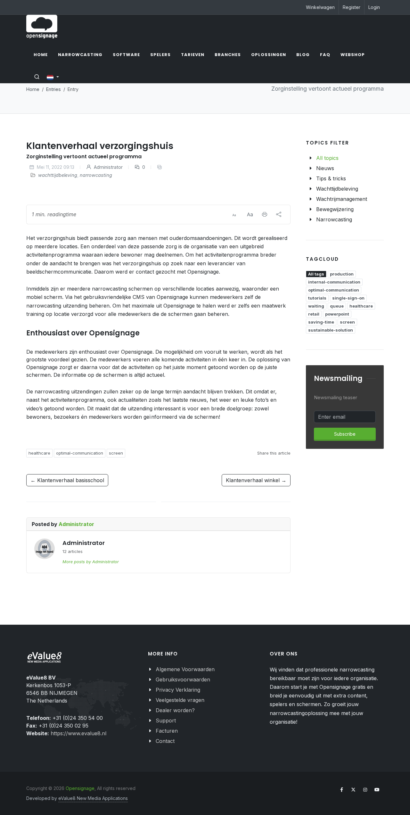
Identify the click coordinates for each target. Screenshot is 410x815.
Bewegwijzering (335, 209)
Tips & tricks (331, 178)
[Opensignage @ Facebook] (341, 790)
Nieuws (325, 168)
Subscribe (345, 434)
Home (32, 89)
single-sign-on (348, 297)
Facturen (167, 731)
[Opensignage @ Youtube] (377, 790)
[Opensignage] (41, 27)
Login (374, 7)
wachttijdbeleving (57, 175)
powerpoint (337, 314)
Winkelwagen (320, 7)
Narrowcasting (334, 219)
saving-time (321, 322)
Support (166, 720)
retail (313, 314)
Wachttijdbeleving (337, 188)
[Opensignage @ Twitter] (353, 790)
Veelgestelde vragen (180, 700)
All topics (327, 158)
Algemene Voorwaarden (185, 669)
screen (116, 453)
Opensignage (80, 788)
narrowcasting (96, 175)
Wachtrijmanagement (341, 199)
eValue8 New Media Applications (93, 798)
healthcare (39, 453)
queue (337, 306)
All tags (316, 273)
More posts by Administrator (90, 561)
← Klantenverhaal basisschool (67, 480)
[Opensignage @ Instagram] (365, 790)
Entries (53, 89)
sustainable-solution (330, 330)
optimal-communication (79, 453)
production (342, 273)
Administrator (108, 167)
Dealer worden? (175, 710)
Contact (165, 741)
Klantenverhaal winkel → (256, 480)
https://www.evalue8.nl (78, 733)
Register (351, 7)
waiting (316, 306)
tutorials (317, 297)
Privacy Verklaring (178, 690)
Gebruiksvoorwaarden (183, 679)
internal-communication (334, 281)
